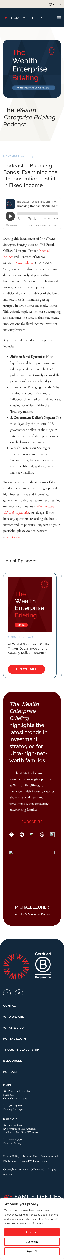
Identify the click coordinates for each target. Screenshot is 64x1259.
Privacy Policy (11, 1156)
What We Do (13, 1028)
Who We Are (13, 1016)
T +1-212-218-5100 (12, 1139)
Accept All (32, 1232)
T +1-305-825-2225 (12, 1105)
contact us (14, 537)
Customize (32, 1241)
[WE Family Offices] (23, 18)
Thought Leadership (21, 1050)
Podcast (10, 1072)
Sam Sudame (24, 263)
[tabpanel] (30, 625)
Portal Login (14, 1039)
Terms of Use (30, 1156)
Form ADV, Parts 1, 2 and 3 (34, 1161)
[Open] (59, 18)
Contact (10, 1005)
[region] (32, 1228)
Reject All (32, 1251)
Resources (12, 1061)
